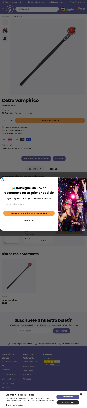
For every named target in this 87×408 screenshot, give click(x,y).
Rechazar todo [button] (68, 402)
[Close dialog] (2, 179)
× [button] (84, 394)
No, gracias (29, 220)
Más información (29, 403)
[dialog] (43, 399)
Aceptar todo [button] (68, 397)
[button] (30, 405)
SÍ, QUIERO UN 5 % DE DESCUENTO (29, 213)
